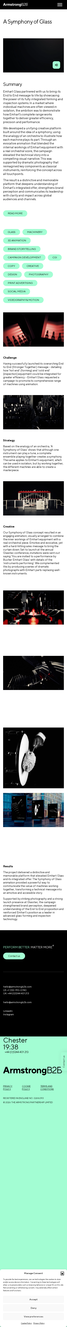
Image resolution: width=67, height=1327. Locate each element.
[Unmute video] (56, 65)
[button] (62, 1273)
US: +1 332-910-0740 (14, 990)
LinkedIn (8, 1011)
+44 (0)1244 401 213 (17, 1051)
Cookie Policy (26, 1323)
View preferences (33, 1316)
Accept (33, 1299)
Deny (33, 1308)
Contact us (14, 956)
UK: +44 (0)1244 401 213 (16, 993)
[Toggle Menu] (59, 4)
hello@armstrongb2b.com (17, 986)
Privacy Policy (39, 1323)
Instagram (8, 1014)
